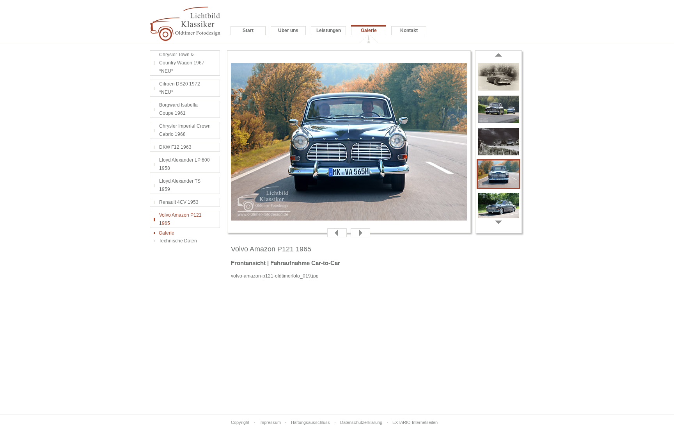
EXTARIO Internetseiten (415, 422)
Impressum (270, 422)
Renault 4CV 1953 (179, 202)
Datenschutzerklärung (361, 422)
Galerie (369, 30)
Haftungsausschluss (310, 422)
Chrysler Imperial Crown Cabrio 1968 (185, 130)
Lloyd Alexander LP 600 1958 (184, 164)
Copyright (240, 422)
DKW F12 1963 (175, 147)
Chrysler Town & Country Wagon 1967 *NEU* (181, 63)
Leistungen (328, 30)
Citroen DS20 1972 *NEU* (179, 88)
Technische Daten (178, 241)
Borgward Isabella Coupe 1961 (178, 109)
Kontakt (409, 30)
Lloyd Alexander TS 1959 (179, 185)
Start (248, 30)
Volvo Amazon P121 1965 (180, 219)
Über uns (288, 30)
